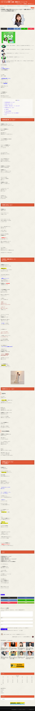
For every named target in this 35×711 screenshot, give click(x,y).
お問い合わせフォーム (31, 3)
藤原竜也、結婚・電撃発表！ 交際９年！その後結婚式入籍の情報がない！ (20, 45)
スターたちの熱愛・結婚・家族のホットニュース (14, 2)
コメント (2, 610)
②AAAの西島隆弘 (7, 111)
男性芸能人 (2, 692)
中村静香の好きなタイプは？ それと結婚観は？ (11, 112)
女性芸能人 (3, 594)
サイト (2, 624)
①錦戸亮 (6, 109)
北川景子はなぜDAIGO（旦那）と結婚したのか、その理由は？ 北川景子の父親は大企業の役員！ (20, 61)
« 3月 (1, 684)
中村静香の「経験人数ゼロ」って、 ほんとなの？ (12, 105)
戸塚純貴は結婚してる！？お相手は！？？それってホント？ (17, 53)
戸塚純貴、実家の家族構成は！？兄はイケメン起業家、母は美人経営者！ (19, 49)
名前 (2, 617)
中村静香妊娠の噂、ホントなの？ (9, 102)
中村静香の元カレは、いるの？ (9, 107)
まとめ (5, 114)
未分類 (2, 691)
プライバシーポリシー (19, 3)
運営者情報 (25, 3)
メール (2, 621)
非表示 (18, 100)
